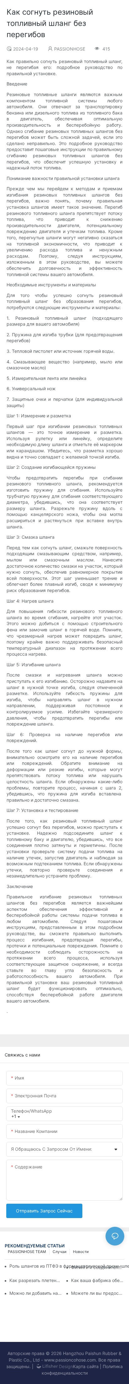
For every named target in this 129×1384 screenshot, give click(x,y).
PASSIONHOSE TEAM (27, 1251)
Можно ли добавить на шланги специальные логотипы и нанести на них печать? (36, 1293)
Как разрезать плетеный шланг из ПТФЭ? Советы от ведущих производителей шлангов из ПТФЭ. (36, 1280)
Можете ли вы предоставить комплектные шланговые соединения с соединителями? (97, 1293)
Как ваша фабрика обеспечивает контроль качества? (97, 1280)
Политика (113, 1366)
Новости (81, 1251)
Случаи (59, 1251)
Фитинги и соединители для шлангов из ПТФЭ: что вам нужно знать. (97, 1267)
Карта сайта (86, 1366)
